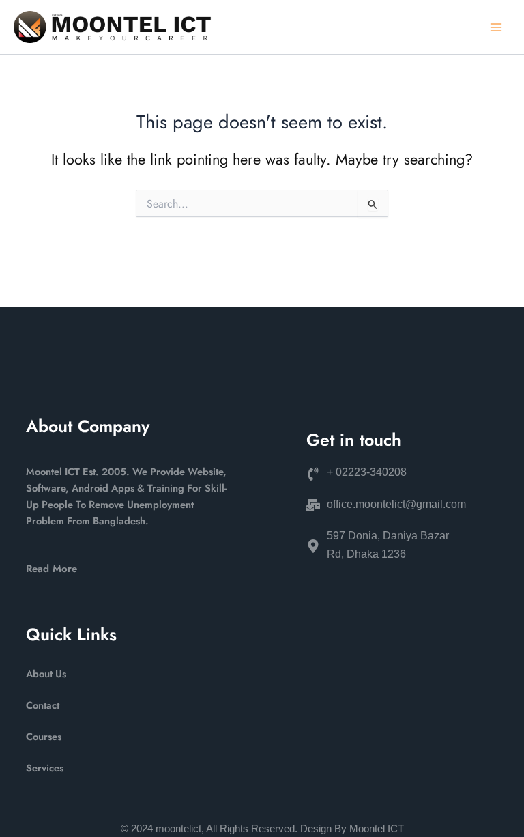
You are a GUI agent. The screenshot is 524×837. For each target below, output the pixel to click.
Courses (43, 736)
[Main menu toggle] (496, 27)
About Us (46, 673)
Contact (42, 705)
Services (44, 768)
